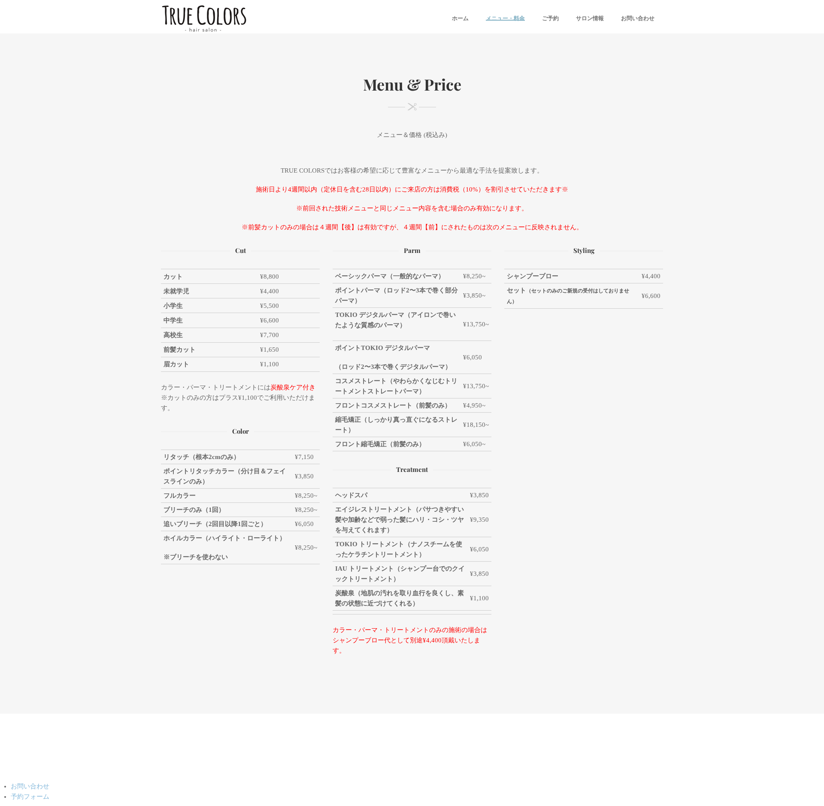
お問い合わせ (637, 18)
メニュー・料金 (505, 18)
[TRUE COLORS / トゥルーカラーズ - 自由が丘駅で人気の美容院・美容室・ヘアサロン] (204, 18)
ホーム (460, 18)
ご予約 (550, 18)
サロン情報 (590, 18)
